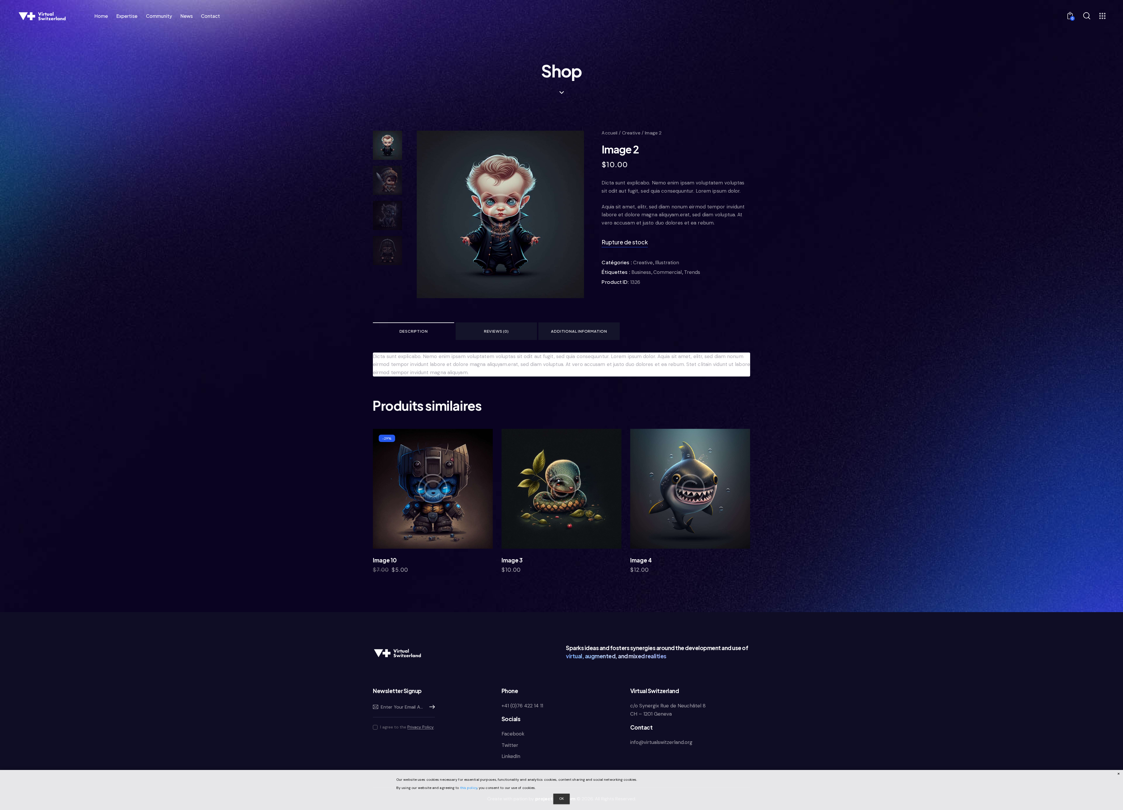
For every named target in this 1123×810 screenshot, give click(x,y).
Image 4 (641, 560)
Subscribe (430, 707)
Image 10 (385, 560)
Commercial (667, 272)
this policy (468, 787)
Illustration (667, 262)
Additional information (579, 331)
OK (561, 798)
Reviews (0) (496, 331)
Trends (692, 272)
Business (641, 272)
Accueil (609, 133)
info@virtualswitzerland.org (661, 742)
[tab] (413, 331)
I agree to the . (407, 727)
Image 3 (512, 560)
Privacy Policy (420, 727)
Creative (631, 133)
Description (413, 331)
